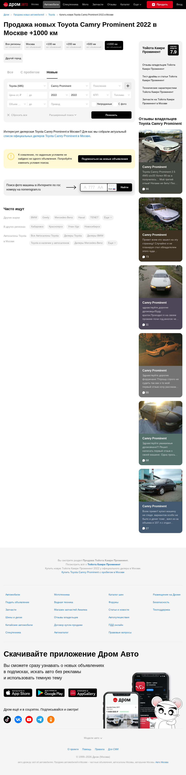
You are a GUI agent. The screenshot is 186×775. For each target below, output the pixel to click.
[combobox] (27, 86)
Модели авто (91, 737)
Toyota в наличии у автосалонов (50, 242)
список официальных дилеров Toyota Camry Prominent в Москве (47, 136)
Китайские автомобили (19, 624)
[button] (108, 217)
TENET (94, 217)
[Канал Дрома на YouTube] (29, 719)
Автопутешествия (119, 617)
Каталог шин (116, 594)
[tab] (10, 74)
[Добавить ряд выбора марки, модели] (128, 86)
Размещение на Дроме (167, 594)
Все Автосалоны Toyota (45, 235)
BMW (34, 217)
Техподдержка (161, 609)
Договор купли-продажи (68, 624)
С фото (122, 104)
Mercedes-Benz (64, 217)
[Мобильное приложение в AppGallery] (82, 692)
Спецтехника (13, 632)
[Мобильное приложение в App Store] (18, 692)
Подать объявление (17, 602)
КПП (95, 95)
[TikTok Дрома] (7, 719)
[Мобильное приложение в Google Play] (50, 692)
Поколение (99, 85)
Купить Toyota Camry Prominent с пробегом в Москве (93, 572)
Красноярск (56, 226)
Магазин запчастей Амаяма (70, 609)
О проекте (73, 749)
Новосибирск (92, 226)
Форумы (113, 602)
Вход (179, 4)
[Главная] (16, 4)
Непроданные (104, 104)
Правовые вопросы (120, 632)
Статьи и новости (119, 609)
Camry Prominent (154, 166)
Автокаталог (61, 632)
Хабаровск (37, 226)
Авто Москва (161, 762)
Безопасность (161, 602)
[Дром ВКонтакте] (18, 719)
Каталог (125, 4)
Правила (99, 749)
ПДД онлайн (116, 624)
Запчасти (97, 4)
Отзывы (111, 4)
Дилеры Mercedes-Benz (88, 242)
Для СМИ (113, 749)
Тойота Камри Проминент (153, 50)
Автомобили (51, 4)
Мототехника (62, 594)
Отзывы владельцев (66, 617)
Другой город (13, 58)
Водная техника (63, 602)
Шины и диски (13, 617)
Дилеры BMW (95, 235)
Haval (81, 217)
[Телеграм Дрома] (40, 719)
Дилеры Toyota (73, 235)
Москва (35, 4)
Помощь (86, 749)
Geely (46, 217)
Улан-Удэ (73, 226)
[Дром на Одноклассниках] (50, 719)
